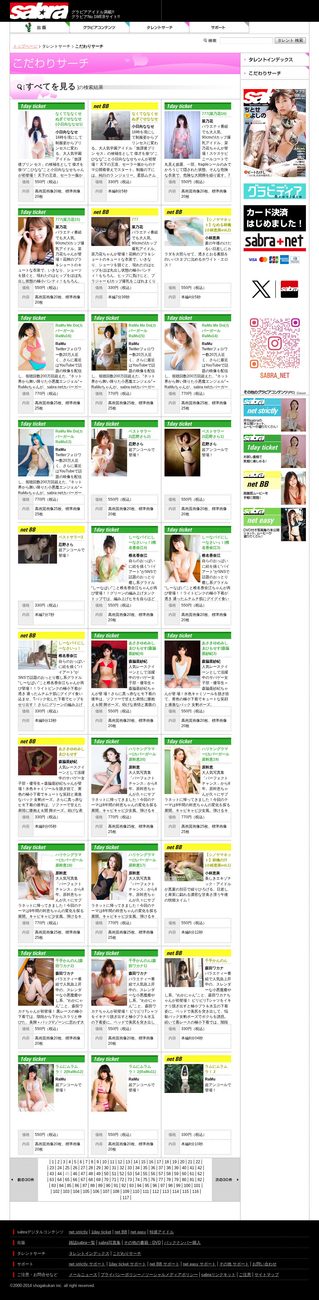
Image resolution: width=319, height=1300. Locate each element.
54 (137, 1173)
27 (83, 1167)
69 (98, 1179)
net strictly (78, 1232)
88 (92, 1185)
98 (170, 1185)
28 (90, 1167)
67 (83, 1179)
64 (59, 1179)
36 (153, 1167)
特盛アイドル (162, 1232)
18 (166, 1162)
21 (190, 1162)
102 (56, 1191)
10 (104, 1162)
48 (90, 1173)
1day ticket (101, 1232)
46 (75, 1173)
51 (114, 1173)
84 (61, 1185)
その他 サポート (234, 1264)
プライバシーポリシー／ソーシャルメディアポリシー (149, 1274)
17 (159, 1162)
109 (126, 1191)
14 (135, 1162)
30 (106, 1167)
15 (143, 1162)
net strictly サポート (87, 1264)
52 (122, 1173)
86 (77, 1185)
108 (116, 1191)
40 (184, 1167)
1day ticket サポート (127, 1264)
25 (67, 1167)
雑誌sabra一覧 (82, 1242)
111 (146, 1191)
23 (52, 1167)
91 (116, 1185)
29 (98, 1167)
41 (192, 1167)
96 (155, 1185)
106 (96, 1191)
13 (128, 1162)
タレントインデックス (89, 1253)
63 (52, 1179)
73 (129, 1179)
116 (195, 1191)
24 (59, 1167)
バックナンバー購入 (182, 1242)
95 (147, 1185)
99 (178, 1185)
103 (66, 1191)
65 (67, 1179)
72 (122, 1179)
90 (108, 1185)
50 (106, 1173)
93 (131, 1185)
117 (125, 1197)
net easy (138, 1232)
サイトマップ (267, 1274)
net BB (121, 1232)
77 (161, 1179)
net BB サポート (164, 1264)
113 (165, 1191)
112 (155, 1191)
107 (106, 1191)
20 (182, 1162)
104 (76, 1191)
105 (86, 1191)
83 (53, 1185)
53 (129, 1173)
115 (185, 1191)
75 (145, 1179)
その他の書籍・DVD (142, 1242)
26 (75, 1167)
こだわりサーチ (127, 1253)
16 (151, 1162)
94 (139, 1185)
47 (83, 1173)
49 (98, 1173)
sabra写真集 (109, 1242)
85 (69, 1185)
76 (153, 1179)
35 (145, 1167)
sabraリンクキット (218, 1274)
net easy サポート (199, 1264)
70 (106, 1179)
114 (175, 1191)
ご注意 (245, 1274)
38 (168, 1167)
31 (114, 1167)
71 (114, 1179)
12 (120, 1162)
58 (168, 1173)
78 (168, 1179)
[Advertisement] (275, 570)
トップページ (25, 46)
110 (136, 1191)
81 (192, 1179)
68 (90, 1179)
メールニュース (83, 1274)
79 (176, 1179)
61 (192, 1173)
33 (129, 1167)
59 (176, 1173)
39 (176, 1167)
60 (184, 1173)
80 (184, 1179)
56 (153, 1173)
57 (161, 1173)
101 (197, 1185)
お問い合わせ (264, 1264)
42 (200, 1167)
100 (187, 1185)
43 (52, 1173)
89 (100, 1185)
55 (145, 1173)
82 (200, 1179)
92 (123, 1185)
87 (85, 1185)
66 (75, 1179)
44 (59, 1173)
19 (174, 1162)
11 (112, 1162)
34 (137, 1167)
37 (161, 1167)
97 (162, 1185)
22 (198, 1162)
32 (122, 1167)
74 (137, 1179)
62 (200, 1173)
